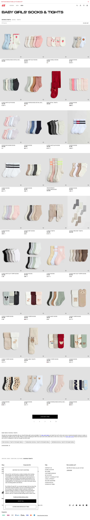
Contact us (48, 467)
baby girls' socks (70, 436)
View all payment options (42, 515)
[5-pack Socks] (33, 127)
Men (17, 5)
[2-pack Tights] (56, 213)
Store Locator (49, 469)
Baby (8, 458)
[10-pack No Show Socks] (11, 127)
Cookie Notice (49, 482)
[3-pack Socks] (79, 42)
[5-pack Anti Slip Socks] (33, 42)
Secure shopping (50, 480)
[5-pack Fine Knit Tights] (79, 213)
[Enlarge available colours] (47, 63)
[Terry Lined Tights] (33, 341)
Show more (5, 445)
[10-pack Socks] (33, 255)
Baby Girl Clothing (16, 458)
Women (12, 5)
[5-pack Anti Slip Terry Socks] (11, 255)
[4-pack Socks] (79, 170)
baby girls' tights (45, 435)
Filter (85, 23)
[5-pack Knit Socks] (33, 213)
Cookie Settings (50, 484)
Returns (47, 471)
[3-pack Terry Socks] (11, 298)
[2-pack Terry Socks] (79, 298)
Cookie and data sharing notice (20, 497)
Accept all (21, 501)
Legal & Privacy (49, 478)
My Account (48, 475)
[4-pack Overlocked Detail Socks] (11, 42)
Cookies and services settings (21, 506)
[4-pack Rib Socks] (56, 170)
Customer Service (50, 473)
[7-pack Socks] (79, 84)
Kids (22, 5)
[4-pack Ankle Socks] (56, 42)
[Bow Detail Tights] (56, 84)
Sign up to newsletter (52, 477)
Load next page (45, 416)
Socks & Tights (27, 458)
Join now (69, 470)
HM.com (4, 458)
